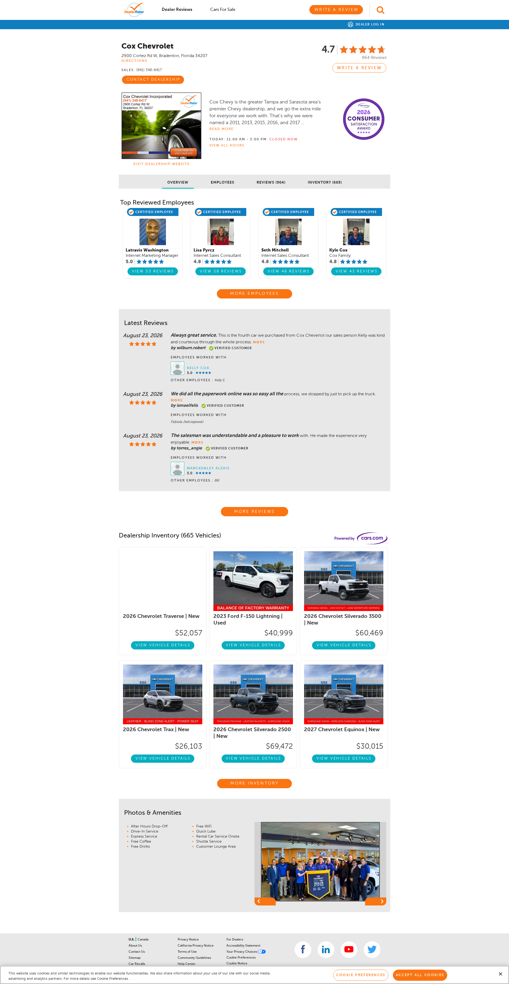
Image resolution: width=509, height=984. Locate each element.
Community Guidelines (194, 958)
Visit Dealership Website (161, 164)
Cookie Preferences (241, 957)
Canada (143, 939)
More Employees (254, 294)
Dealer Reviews (177, 10)
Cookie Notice (236, 963)
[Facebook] (303, 949)
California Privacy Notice (196, 945)
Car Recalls (137, 964)
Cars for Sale (222, 10)
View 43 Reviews (357, 271)
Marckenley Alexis (208, 468)
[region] (254, 975)
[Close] (500, 974)
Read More (221, 129)
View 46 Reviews (289, 271)
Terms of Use (187, 951)
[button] (265, 901)
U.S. (132, 939)
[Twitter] (372, 949)
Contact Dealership (153, 79)
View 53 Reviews (153, 271)
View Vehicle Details (163, 645)
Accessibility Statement (243, 945)
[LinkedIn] (326, 949)
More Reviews (254, 512)
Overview (177, 182)
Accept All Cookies (420, 975)
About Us (135, 945)
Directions (134, 61)
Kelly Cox (198, 368)
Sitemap (135, 958)
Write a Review (336, 10)
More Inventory (254, 783)
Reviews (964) (271, 182)
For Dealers (234, 939)
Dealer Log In (369, 24)
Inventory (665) (325, 182)
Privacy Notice (188, 939)
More (259, 342)
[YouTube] (349, 949)
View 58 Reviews (221, 271)
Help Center (187, 964)
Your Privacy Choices (242, 951)
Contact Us (137, 951)
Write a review (359, 68)
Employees (222, 182)
